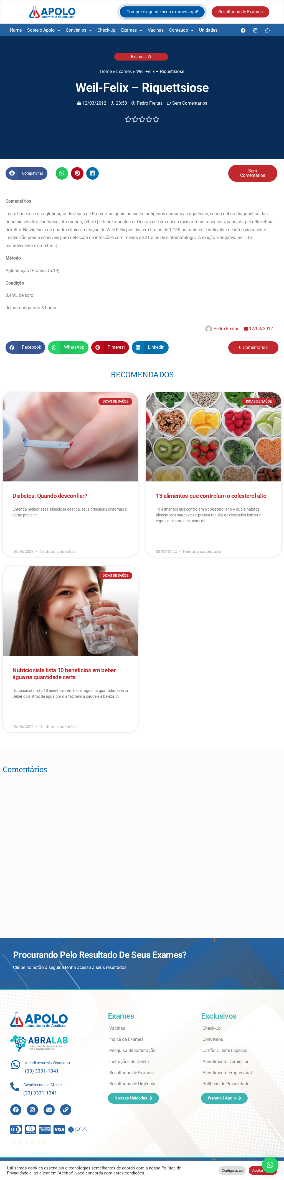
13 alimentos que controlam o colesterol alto (211, 496)
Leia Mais (20, 531)
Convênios (76, 30)
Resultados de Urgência (132, 1083)
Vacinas (156, 30)
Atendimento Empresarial (227, 1072)
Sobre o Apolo (41, 30)
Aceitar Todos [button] (263, 1170)
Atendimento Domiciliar (225, 1061)
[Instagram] (255, 30)
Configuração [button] (232, 1170)
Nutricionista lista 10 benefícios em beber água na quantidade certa (64, 674)
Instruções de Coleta (129, 1061)
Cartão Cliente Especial (224, 1050)
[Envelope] (49, 1109)
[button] (26, 173)
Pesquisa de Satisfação (132, 1050)
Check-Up (106, 30)
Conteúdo (178, 30)
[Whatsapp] (267, 30)
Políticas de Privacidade (225, 1083)
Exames (129, 30)
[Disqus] (142, 848)
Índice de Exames (126, 1039)
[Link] (65, 1109)
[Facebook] (243, 30)
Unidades (208, 30)
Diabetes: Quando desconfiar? (49, 496)
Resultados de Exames (131, 1072)
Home (16, 30)
